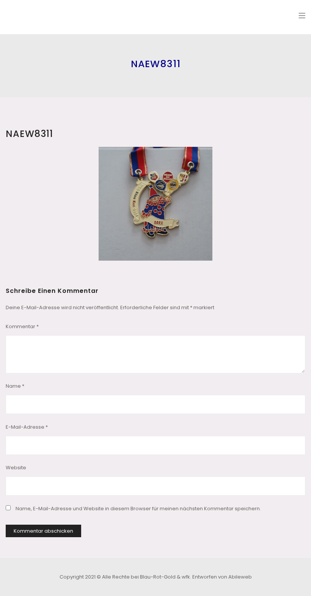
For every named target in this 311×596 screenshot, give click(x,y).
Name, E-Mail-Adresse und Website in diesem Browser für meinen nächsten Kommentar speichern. (138, 508)
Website (16, 467)
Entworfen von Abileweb (222, 576)
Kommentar (22, 326)
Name (15, 386)
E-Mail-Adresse (27, 427)
